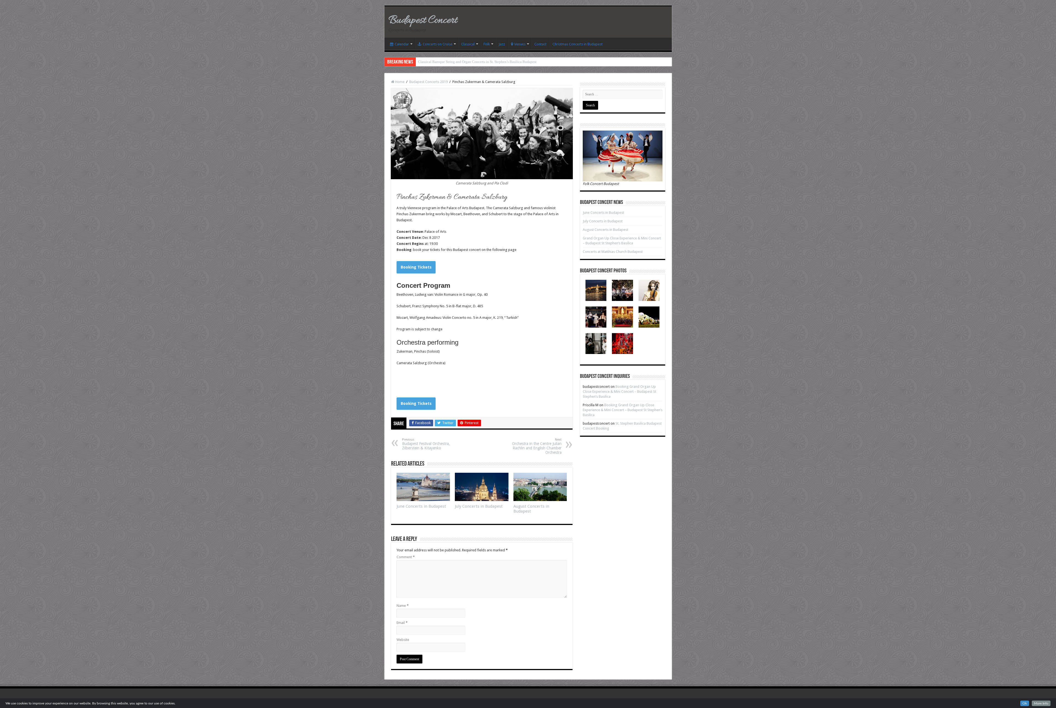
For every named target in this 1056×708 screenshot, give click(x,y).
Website (403, 640)
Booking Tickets (416, 267)
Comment (406, 557)
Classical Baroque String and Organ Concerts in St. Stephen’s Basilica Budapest (477, 62)
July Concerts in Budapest (479, 506)
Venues (520, 44)
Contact (540, 44)
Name (403, 606)
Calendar (402, 44)
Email (402, 623)
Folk (486, 44)
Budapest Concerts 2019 (428, 82)
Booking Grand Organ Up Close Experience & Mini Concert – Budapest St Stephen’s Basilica (619, 392)
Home (399, 82)
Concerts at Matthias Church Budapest (613, 252)
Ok (1024, 703)
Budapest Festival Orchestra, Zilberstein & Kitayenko (426, 444)
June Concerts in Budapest (421, 506)
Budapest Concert (423, 20)
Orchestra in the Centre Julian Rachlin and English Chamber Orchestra (537, 446)
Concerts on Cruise (437, 44)
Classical (468, 44)
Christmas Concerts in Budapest (577, 44)
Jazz (502, 44)
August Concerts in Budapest (605, 230)
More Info (1041, 703)
